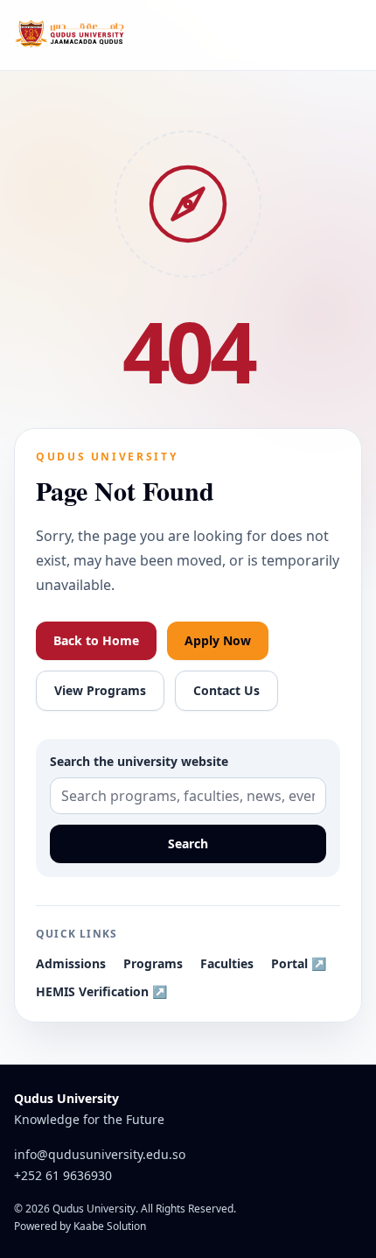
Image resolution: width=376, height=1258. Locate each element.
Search (188, 843)
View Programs (100, 690)
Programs (153, 963)
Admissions (71, 963)
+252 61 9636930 (63, 1175)
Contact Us (226, 690)
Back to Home (96, 640)
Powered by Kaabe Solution (80, 1226)
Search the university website (139, 761)
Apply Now (218, 640)
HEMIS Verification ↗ (101, 991)
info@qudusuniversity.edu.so (99, 1154)
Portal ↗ (298, 963)
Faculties (227, 963)
